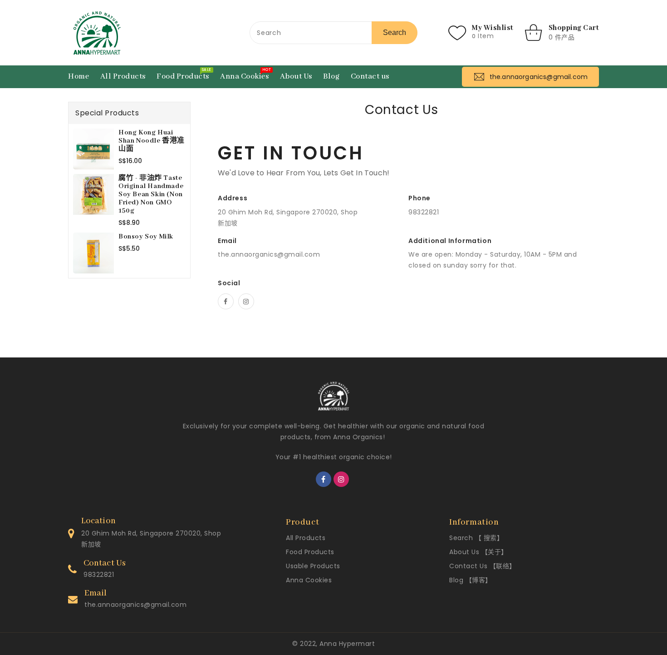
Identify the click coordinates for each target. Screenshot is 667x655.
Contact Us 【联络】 (482, 566)
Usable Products (313, 566)
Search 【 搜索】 (476, 537)
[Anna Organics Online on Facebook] (226, 301)
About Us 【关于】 (478, 551)
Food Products (310, 551)
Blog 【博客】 (470, 580)
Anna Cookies (309, 580)
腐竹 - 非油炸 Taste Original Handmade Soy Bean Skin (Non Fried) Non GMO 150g (150, 194)
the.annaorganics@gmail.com (269, 254)
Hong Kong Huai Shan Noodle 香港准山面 (151, 141)
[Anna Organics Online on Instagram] (246, 301)
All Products (305, 537)
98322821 (98, 574)
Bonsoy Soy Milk (145, 237)
